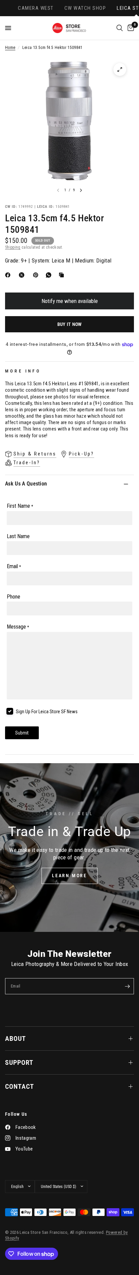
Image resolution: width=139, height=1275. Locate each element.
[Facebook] (9, 275)
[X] (23, 275)
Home (10, 47)
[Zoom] (119, 69)
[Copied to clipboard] (63, 275)
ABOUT (15, 1038)
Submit (22, 733)
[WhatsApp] (50, 275)
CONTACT (19, 1086)
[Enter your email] (127, 986)
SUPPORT (19, 1062)
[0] (129, 28)
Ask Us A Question (26, 483)
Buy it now (69, 324)
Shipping (13, 247)
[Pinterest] (37, 275)
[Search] (119, 28)
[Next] (81, 190)
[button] (69, 876)
